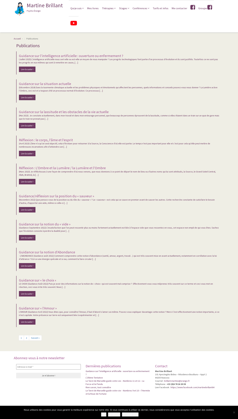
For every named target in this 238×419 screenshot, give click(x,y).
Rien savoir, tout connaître (98, 387)
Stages (123, 8)
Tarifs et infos (160, 8)
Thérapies (108, 8)
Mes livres (93, 8)
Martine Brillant (45, 7)
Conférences (140, 8)
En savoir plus (130, 414)
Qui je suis (76, 8)
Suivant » (35, 337)
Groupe (202, 8)
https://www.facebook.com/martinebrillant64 (192, 387)
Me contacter (179, 8)
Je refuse (114, 414)
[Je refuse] (234, 412)
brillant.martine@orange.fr (177, 380)
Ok (103, 414)
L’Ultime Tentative (94, 377)
